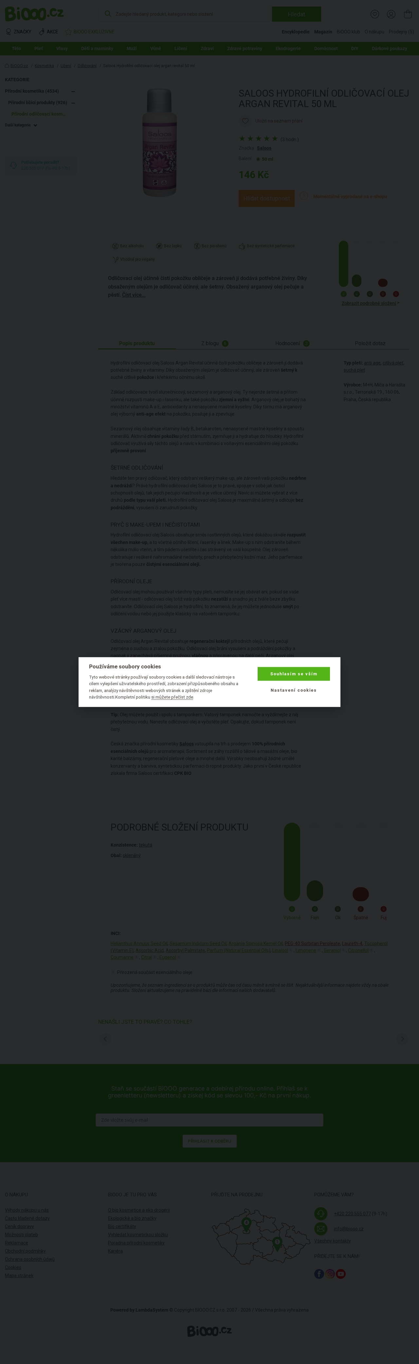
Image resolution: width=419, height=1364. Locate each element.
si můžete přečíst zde (172, 697)
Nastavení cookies (294, 690)
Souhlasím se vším (294, 673)
